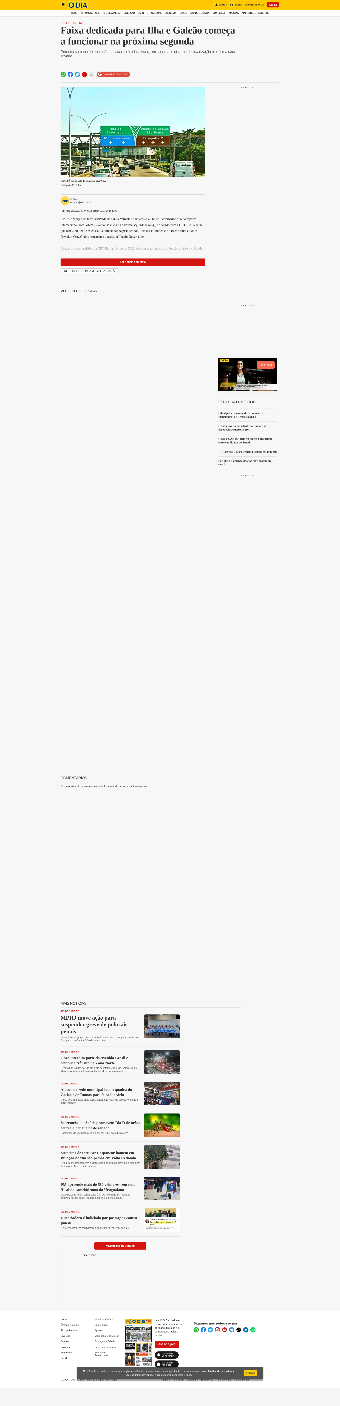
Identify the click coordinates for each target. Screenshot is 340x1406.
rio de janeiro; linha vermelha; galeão (90, 270)
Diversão (129, 13)
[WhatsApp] (196, 1329)
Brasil (183, 13)
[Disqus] (133, 835)
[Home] (78, 7)
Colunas (156, 13)
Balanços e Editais (105, 1341)
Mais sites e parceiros (107, 1335)
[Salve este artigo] (84, 74)
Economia (170, 13)
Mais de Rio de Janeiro (120, 1245)
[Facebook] (203, 1329)
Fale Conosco (223, 1379)
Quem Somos (242, 1379)
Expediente (207, 1379)
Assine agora (166, 1344)
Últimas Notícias (90, 13)
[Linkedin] (245, 1329)
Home (74, 13)
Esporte (143, 13)
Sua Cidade (218, 13)
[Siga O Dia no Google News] (113, 74)
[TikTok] (238, 1329)
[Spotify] (253, 1329)
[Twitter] (210, 1329)
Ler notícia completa (133, 261)
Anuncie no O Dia (254, 4)
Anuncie (165, 1379)
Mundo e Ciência (199, 13)
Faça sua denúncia (105, 1347)
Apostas (234, 13)
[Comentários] (91, 74)
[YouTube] (224, 1329)
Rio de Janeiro (111, 13)
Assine (273, 4)
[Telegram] (231, 1329)
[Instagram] (217, 1329)
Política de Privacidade (101, 1354)
